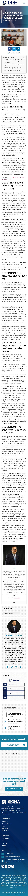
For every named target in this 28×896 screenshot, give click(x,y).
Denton (24, 877)
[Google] (20, 666)
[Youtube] (16, 666)
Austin (11, 885)
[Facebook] (7, 666)
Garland (3, 877)
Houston (16, 885)
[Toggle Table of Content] (23, 57)
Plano (14, 875)
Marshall (9, 880)
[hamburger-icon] (24, 3)
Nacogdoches (17, 880)
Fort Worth (8, 875)
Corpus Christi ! (13, 887)
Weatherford (10, 882)
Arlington (23, 875)
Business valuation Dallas (19, 883)
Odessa (3, 883)
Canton (4, 882)
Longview (23, 879)
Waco (16, 882)
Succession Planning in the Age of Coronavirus (15, 720)
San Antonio (22, 885)
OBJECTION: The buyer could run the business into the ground (14, 68)
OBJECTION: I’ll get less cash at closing (14, 59)
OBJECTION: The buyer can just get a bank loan (14, 71)
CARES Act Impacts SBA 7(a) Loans (15, 727)
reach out (16, 598)
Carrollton (13, 879)
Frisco (18, 875)
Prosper (4, 880)
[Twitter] (12, 666)
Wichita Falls (4, 885)
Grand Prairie (17, 877)
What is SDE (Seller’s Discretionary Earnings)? (15, 714)
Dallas (3, 875)
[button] (10, 49)
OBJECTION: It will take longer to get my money (14, 61)
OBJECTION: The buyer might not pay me (14, 65)
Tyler (18, 879)
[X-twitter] (6, 866)
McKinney (9, 877)
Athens (23, 880)
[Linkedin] (14, 602)
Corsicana (22, 882)
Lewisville (7, 879)
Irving (2, 879)
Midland (8, 883)
